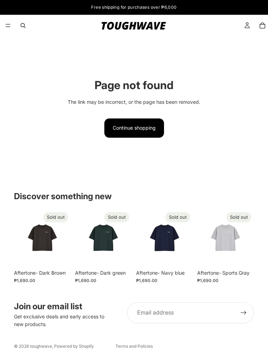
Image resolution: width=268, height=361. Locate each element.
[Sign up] (243, 312)
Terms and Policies (134, 346)
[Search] (23, 25)
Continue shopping (134, 128)
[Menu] (8, 25)
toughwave (41, 346)
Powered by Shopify (74, 346)
